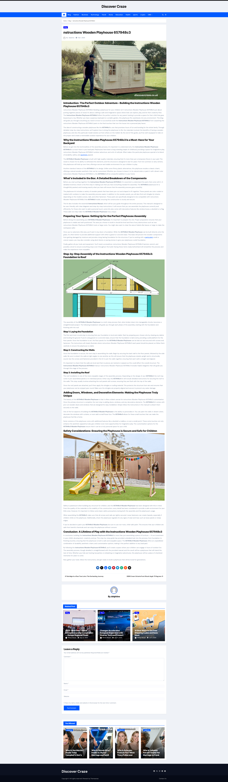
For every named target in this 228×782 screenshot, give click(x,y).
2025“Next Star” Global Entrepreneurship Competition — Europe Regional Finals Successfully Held (79, 634)
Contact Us (162, 779)
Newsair (85, 779)
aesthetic (84, 155)
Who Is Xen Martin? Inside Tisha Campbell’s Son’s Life (75, 754)
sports (135, 15)
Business (85, 15)
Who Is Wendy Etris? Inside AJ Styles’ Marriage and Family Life (100, 754)
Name (66, 683)
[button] (165, 15)
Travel (104, 15)
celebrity (69, 730)
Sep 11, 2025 (118, 638)
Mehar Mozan (72, 638)
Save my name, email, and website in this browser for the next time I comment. (90, 703)
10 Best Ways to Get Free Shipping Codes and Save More (146, 632)
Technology (95, 15)
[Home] (64, 15)
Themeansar (94, 779)
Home (111, 15)
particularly (149, 237)
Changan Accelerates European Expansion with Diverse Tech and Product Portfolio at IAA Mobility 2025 (113, 634)
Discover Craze (114, 6)
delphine (71, 38)
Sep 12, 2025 (84, 638)
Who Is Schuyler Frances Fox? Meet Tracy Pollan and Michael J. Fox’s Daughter (126, 755)
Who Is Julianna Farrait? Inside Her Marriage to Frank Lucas (151, 754)
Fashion (76, 15)
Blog (69, 15)
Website (66, 696)
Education (119, 15)
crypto (142, 15)
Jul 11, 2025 (152, 638)
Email (66, 690)
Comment (67, 657)
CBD (149, 15)
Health (128, 15)
